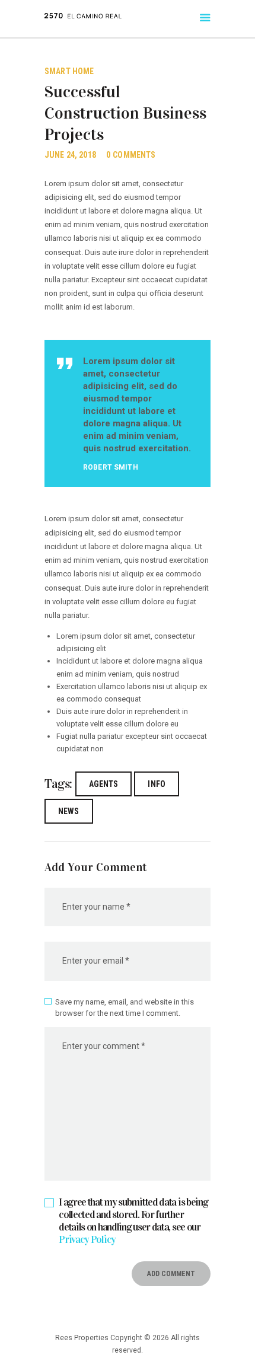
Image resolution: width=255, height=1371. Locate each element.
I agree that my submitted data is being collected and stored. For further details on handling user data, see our (133, 1221)
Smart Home (69, 71)
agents (104, 784)
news (68, 811)
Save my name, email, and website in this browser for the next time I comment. (124, 1007)
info (156, 784)
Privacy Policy (87, 1239)
